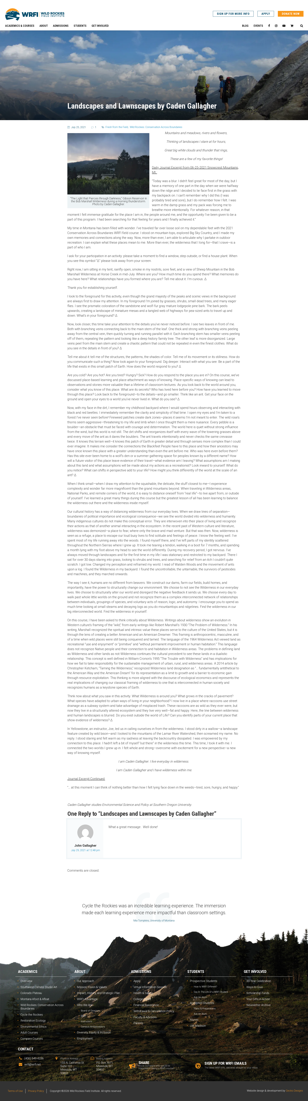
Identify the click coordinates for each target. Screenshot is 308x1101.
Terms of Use (15, 1091)
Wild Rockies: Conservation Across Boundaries (156, 127)
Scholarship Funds (257, 993)
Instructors (86, 1021)
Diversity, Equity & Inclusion (94, 1032)
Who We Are (84, 1005)
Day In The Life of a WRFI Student (211, 992)
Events (258, 25)
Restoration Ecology (33, 1020)
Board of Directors (90, 1010)
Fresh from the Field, (117, 127)
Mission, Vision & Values (92, 987)
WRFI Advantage (87, 999)
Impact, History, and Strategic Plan (98, 993)
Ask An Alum (200, 997)
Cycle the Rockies (32, 1014)
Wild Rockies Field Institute (34, 14)
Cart (292, 25)
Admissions (141, 971)
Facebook (269, 25)
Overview (26, 981)
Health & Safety (143, 993)
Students (195, 971)
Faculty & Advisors (145, 1017)
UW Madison (198, 1025)
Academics (27, 971)
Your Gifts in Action (258, 999)
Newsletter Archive (258, 1005)
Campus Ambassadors (93, 1026)
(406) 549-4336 (34, 1058)
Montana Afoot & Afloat (35, 999)
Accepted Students (202, 1003)
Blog (245, 25)
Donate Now (290, 13)
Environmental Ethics (34, 1026)
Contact (25, 1049)
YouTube (284, 25)
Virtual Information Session (150, 987)
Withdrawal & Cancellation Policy (153, 1011)
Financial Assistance (146, 1005)
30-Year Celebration (258, 981)
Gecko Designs (294, 1090)
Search (301, 25)
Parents (138, 1023)
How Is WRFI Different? (205, 986)
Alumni (194, 1019)
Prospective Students (203, 981)
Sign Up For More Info (233, 13)
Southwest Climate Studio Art (39, 987)
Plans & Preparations (205, 1008)
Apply (265, 13)
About (80, 971)
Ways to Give (254, 987)
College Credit (142, 999)
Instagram (276, 25)
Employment (85, 1038)
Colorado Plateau (31, 993)
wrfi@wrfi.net (32, 1064)
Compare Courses (32, 1038)
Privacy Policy (36, 1091)
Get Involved (255, 971)
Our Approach (85, 981)
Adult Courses (29, 1032)
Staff (83, 1016)
